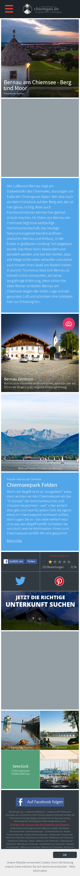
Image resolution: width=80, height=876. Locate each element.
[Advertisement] (40, 137)
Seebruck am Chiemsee (47, 840)
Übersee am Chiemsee (27, 843)
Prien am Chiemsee (15, 837)
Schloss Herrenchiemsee (35, 834)
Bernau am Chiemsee (52, 847)
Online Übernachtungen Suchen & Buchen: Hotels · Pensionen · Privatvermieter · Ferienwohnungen (40, 830)
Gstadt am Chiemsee (17, 840)
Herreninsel (54, 834)
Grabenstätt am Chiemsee (52, 843)
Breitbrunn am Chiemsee (61, 837)
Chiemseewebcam (54, 831)
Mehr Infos (14, 540)
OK (65, 855)
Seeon (32, 840)
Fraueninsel (66, 834)
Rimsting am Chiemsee (37, 837)
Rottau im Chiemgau (30, 847)
